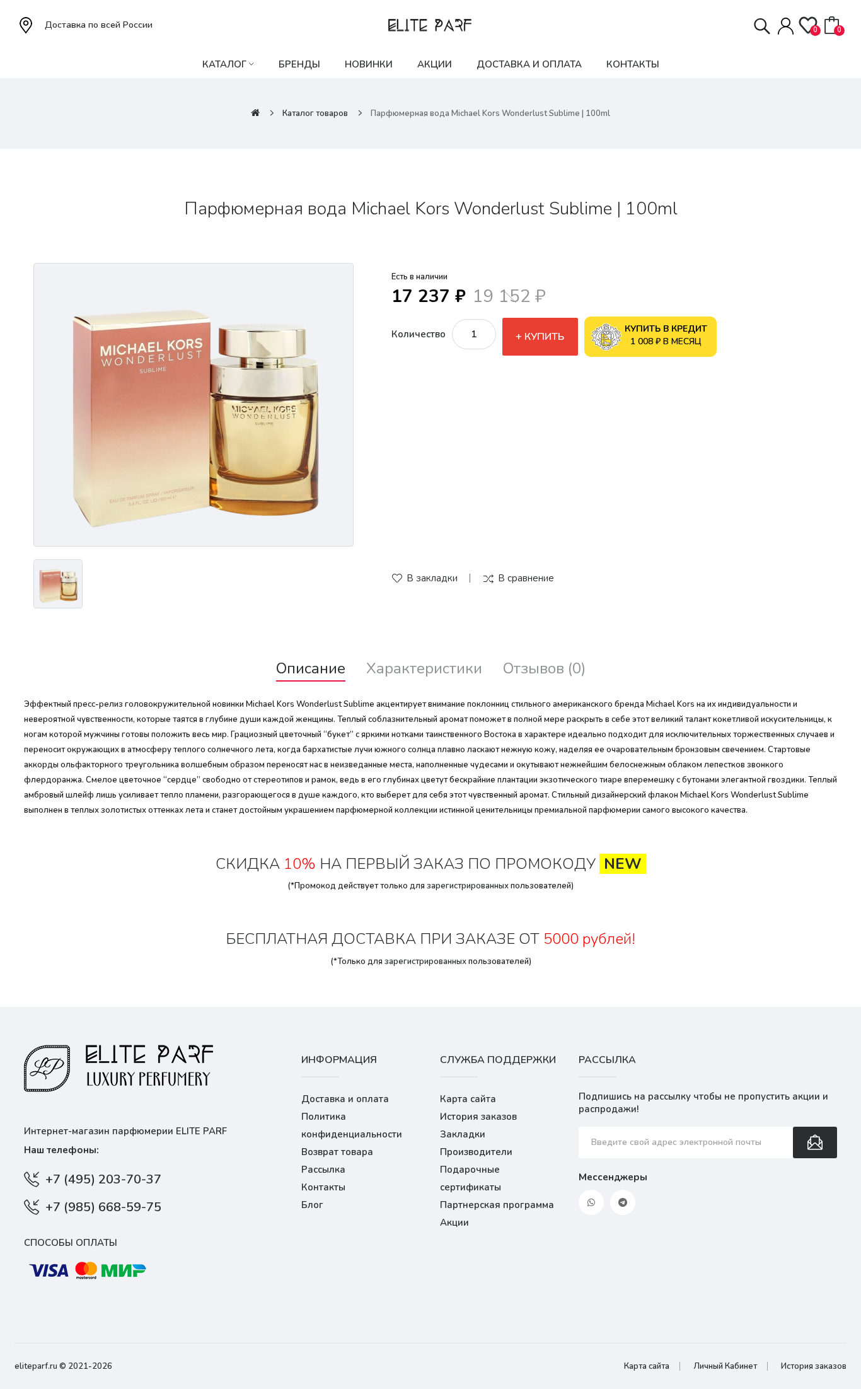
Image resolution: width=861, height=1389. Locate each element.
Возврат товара (337, 1152)
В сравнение (526, 578)
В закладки (432, 578)
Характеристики (424, 668)
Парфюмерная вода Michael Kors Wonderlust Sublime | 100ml (490, 113)
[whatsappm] (591, 1202)
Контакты (323, 1187)
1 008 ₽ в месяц (666, 335)
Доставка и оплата (345, 1099)
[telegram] (622, 1202)
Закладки (462, 1134)
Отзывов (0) (544, 668)
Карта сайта (468, 1099)
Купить (544, 337)
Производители (476, 1152)
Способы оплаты (70, 1242)
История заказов (478, 1116)
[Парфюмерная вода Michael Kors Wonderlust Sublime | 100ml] (193, 405)
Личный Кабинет (725, 1366)
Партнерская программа (497, 1205)
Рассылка (323, 1169)
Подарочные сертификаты (470, 1178)
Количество (418, 334)
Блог (312, 1205)
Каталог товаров (315, 113)
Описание (310, 668)
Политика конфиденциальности (351, 1125)
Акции (454, 1222)
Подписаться (815, 1142)
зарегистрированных (468, 886)
